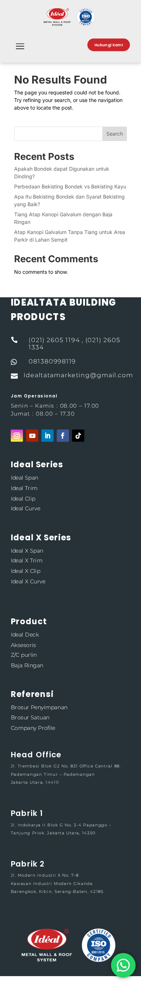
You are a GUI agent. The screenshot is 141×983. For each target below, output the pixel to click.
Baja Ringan (27, 665)
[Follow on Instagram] (17, 436)
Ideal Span (24, 478)
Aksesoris (23, 644)
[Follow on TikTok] (78, 436)
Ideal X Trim (27, 560)
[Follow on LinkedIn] (47, 436)
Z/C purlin (24, 655)
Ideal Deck (25, 634)
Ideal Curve (25, 508)
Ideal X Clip (25, 570)
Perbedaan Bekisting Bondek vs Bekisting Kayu (70, 186)
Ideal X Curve (28, 581)
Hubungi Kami (108, 45)
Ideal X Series (41, 537)
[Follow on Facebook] (63, 436)
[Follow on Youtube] (32, 436)
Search (114, 134)
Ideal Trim (24, 488)
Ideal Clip (23, 498)
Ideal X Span (27, 550)
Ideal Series (37, 464)
